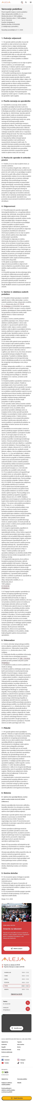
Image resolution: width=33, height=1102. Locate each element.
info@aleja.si (8, 306)
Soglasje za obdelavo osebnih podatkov (7, 1083)
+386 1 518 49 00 (24, 658)
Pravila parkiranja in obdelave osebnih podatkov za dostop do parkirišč (8, 1090)
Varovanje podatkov (22, 1079)
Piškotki (19, 1082)
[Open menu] (30, 2)
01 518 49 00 (5, 586)
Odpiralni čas (5, 1079)
